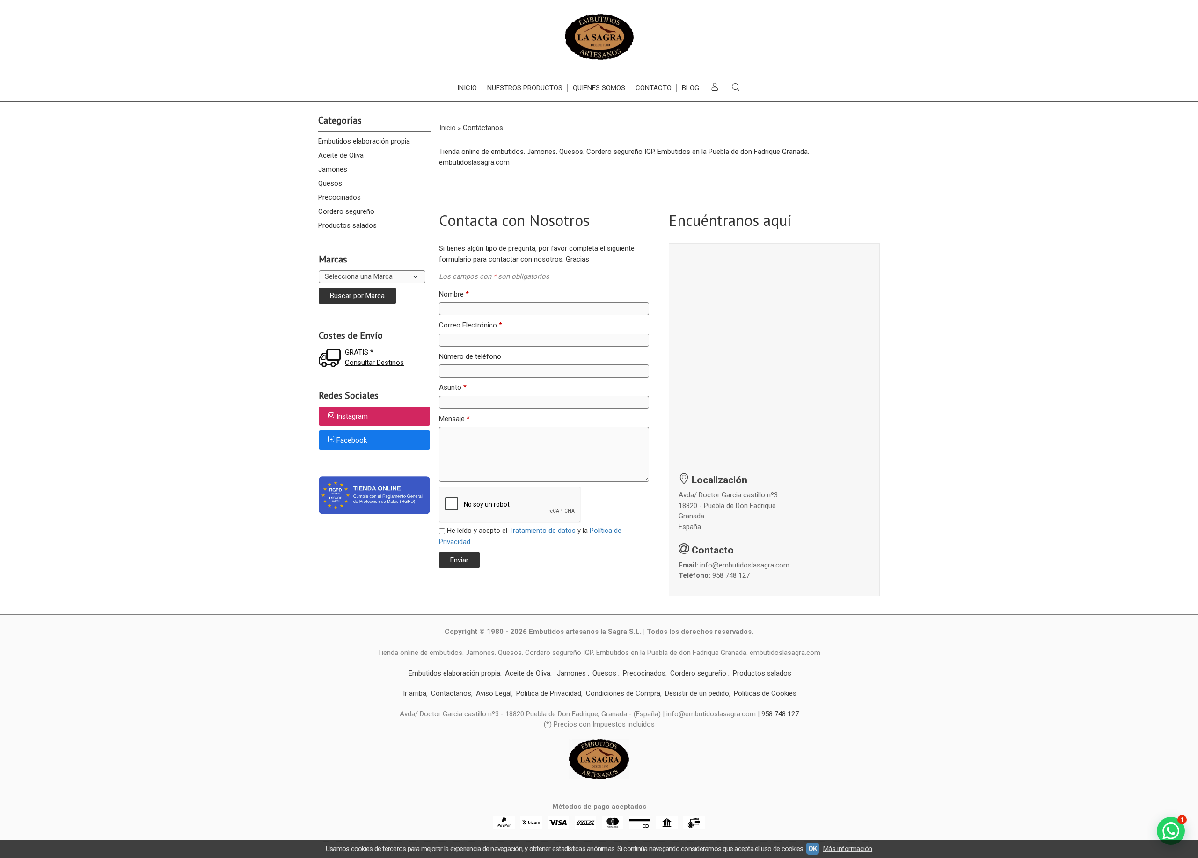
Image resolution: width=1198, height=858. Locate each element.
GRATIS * (359, 352)
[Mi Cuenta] (715, 88)
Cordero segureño (346, 211)
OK (812, 848)
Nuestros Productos (524, 88)
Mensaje (454, 418)
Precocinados (339, 197)
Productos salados (347, 225)
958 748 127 (731, 575)
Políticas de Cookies (765, 693)
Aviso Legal (493, 693)
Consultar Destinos (374, 362)
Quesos (330, 183)
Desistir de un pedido (697, 693)
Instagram (352, 417)
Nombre (454, 294)
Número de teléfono (470, 356)
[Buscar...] (736, 88)
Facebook (351, 440)
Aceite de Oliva (341, 155)
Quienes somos (599, 88)
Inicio (467, 88)
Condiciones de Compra (623, 693)
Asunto (453, 387)
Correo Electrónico (470, 325)
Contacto (654, 88)
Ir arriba (414, 693)
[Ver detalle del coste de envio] (332, 359)
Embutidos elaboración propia (364, 141)
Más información (847, 848)
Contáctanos (451, 693)
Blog (690, 88)
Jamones (332, 169)
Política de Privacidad (548, 693)
